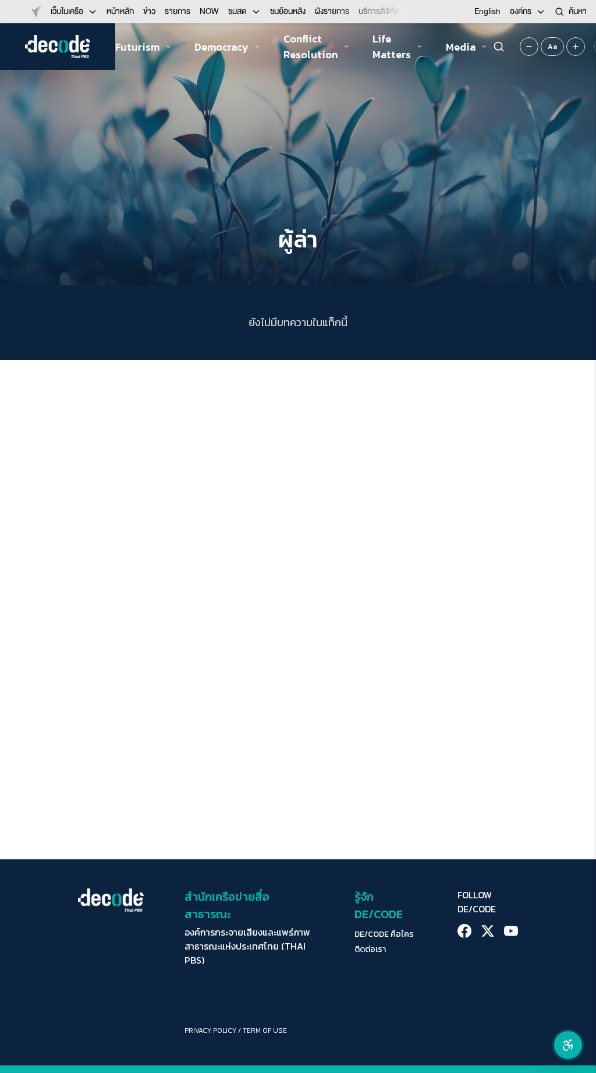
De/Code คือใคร (384, 934)
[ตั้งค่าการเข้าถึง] (568, 1045)
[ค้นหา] (498, 46)
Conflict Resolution (310, 46)
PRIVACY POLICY (210, 1030)
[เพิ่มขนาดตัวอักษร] (575, 46)
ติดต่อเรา (370, 949)
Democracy (221, 47)
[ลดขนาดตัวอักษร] (529, 46)
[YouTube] (511, 931)
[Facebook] (464, 931)
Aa (552, 46)
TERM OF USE (265, 1030)
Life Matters (391, 46)
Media (461, 47)
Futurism (137, 47)
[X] (488, 931)
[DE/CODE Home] (57, 46)
